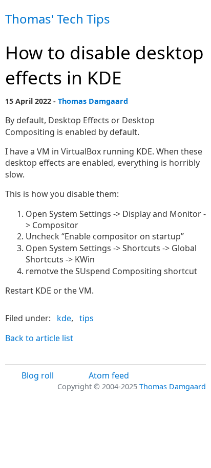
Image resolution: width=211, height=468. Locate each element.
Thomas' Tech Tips (57, 18)
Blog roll (38, 375)
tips (86, 318)
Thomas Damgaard (93, 101)
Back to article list (39, 338)
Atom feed (109, 375)
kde (64, 318)
